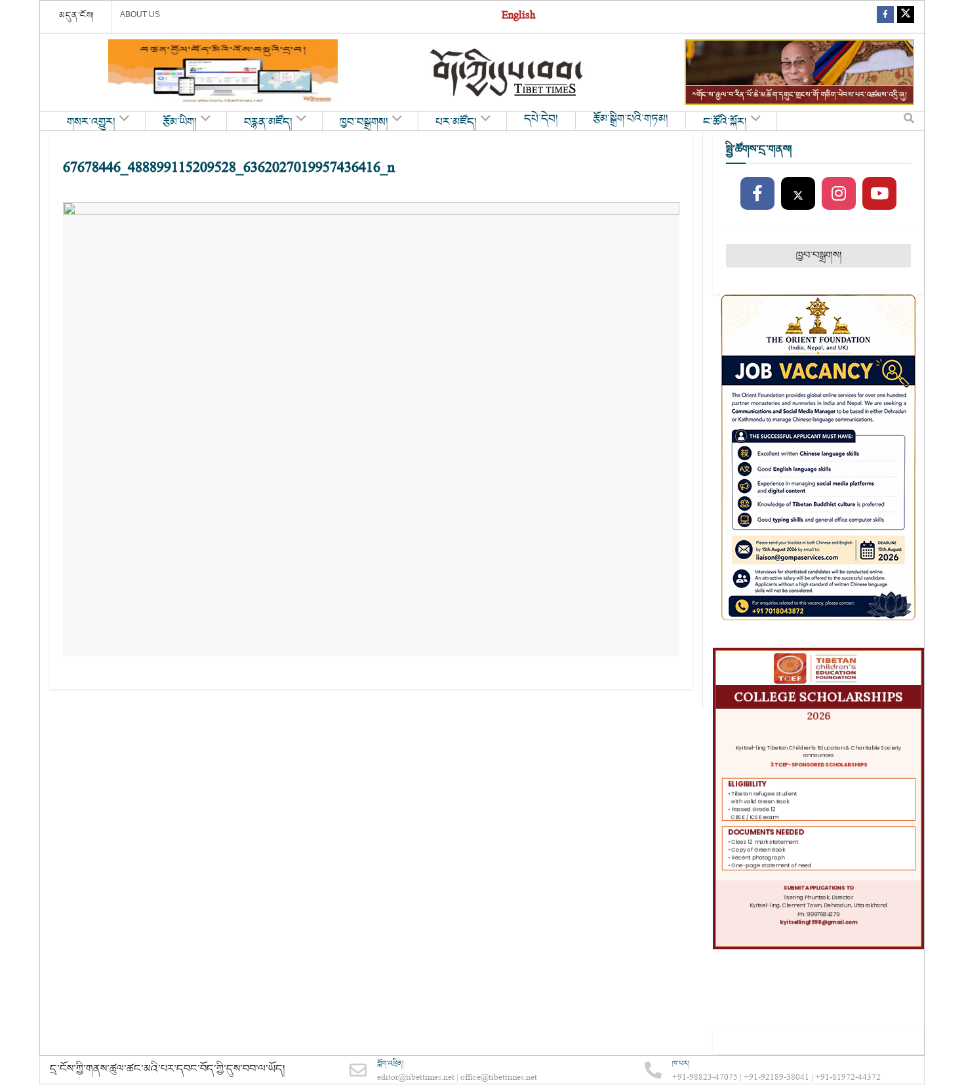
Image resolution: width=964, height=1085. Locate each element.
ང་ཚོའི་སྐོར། (725, 122)
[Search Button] (909, 121)
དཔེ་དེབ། (541, 119)
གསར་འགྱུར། (91, 122)
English (518, 17)
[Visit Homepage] (507, 72)
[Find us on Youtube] (879, 194)
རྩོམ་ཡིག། (180, 122)
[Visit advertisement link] (223, 72)
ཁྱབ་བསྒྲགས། (364, 122)
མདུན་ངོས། (76, 15)
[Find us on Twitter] (905, 17)
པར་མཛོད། (456, 122)
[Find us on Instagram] (839, 194)
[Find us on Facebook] (885, 17)
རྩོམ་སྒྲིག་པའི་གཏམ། (630, 119)
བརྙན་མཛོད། (268, 122)
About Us (140, 14)
